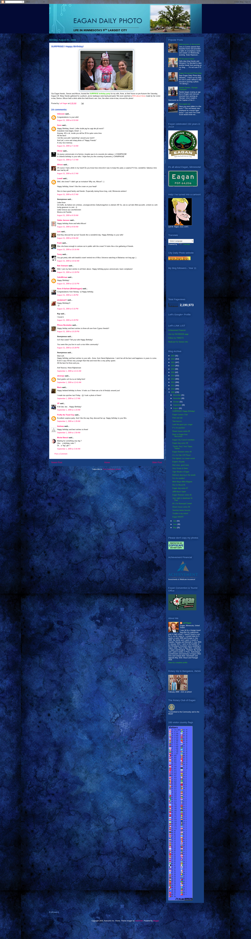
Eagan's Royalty (178, 462)
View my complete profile (177, 663)
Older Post (157, 462)
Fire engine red (184, 104)
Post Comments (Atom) (112, 469)
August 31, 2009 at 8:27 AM (67, 194)
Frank (59, 243)
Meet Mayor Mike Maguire (182, 482)
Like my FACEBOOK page (178, 334)
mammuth (139, 921)
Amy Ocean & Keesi (180, 468)
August (176, 408)
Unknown (61, 114)
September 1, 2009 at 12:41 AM (69, 382)
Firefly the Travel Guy (65, 415)
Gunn (59, 125)
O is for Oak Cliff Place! (181, 455)
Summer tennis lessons (181, 510)
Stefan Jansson (63, 220)
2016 (173, 372)
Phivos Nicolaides (64, 325)
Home (107, 462)
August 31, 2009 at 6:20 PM (67, 320)
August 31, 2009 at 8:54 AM (67, 227)
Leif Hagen (187, 623)
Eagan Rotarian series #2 (182, 495)
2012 (173, 382)
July (175, 521)
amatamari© (62, 300)
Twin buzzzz (177, 421)
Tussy (59, 254)
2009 (173, 392)
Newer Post (56, 462)
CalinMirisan (62, 277)
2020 (173, 366)
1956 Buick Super (179, 492)
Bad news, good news (180, 465)
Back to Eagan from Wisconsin (180, 435)
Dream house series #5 (181, 507)
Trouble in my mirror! (180, 513)
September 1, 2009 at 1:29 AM (68, 421)
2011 (173, 386)
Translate (186, 244)
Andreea (60, 426)
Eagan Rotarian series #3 (182, 452)
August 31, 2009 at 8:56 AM (67, 238)
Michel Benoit (62, 438)
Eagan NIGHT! (178, 517)
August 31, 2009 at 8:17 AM (67, 173)
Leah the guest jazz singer (182, 424)
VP (58, 403)
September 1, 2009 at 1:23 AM (68, 410)
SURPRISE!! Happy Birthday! (183, 411)
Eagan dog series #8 (180, 443)
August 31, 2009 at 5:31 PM (67, 309)
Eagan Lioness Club (180, 415)
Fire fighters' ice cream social (183, 458)
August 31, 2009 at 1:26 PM (67, 295)
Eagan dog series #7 (180, 488)
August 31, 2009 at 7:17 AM (67, 160)
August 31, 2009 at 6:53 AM (67, 120)
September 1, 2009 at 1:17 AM (68, 398)
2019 (173, 369)
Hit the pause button (186, 59)
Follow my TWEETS (176, 338)
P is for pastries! (178, 428)
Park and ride (177, 418)
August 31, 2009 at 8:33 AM (67, 215)
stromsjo (60, 376)
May (175, 528)
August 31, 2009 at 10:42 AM (68, 261)
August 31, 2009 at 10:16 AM (68, 249)
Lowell (59, 178)
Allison (60, 165)
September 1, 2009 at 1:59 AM (68, 433)
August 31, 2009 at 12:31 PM (68, 284)
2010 (173, 389)
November (177, 398)
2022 (173, 359)
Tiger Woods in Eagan (180, 472)
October (176, 402)
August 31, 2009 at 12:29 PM (68, 272)
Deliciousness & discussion (189, 44)
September (177, 405)
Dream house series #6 (181, 431)
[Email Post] (82, 103)
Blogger (156, 921)
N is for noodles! (178, 478)
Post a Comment (61, 454)
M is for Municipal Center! (182, 503)
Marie (59, 387)
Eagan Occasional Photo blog (190, 73)
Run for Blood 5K (178, 485)
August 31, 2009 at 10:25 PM (68, 331)
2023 (173, 356)
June (175, 524)
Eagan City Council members (183, 440)
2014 (173, 376)
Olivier (59, 151)
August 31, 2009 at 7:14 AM (67, 146)
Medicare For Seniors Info (178, 342)
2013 (173, 379)
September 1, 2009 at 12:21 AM (69, 371)
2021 (173, 362)
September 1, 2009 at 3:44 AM (68, 449)
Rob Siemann (62, 266)
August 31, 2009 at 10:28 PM (68, 348)
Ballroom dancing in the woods (184, 475)
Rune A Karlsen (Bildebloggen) (69, 289)
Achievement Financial (177, 330)
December (177, 395)
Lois (59, 232)
